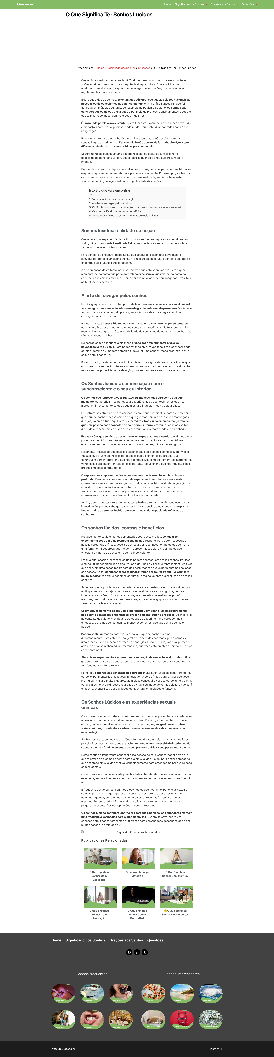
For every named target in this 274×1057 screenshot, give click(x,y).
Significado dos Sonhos (189, 4)
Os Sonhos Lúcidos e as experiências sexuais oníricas (125, 215)
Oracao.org (26, 4)
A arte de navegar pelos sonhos (112, 203)
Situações (144, 67)
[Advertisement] (137, 40)
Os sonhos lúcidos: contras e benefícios (117, 211)
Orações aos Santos (222, 4)
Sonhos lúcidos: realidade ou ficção (113, 199)
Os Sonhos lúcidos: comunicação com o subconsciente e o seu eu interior (137, 207)
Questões (248, 4)
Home (168, 4)
